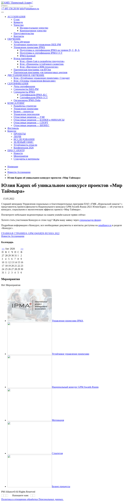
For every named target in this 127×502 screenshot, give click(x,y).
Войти (43, 8)
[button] (30, 233)
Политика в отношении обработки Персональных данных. (32, 499)
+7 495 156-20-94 (10, 8)
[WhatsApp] (31, 495)
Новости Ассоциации (19, 172)
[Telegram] (92, 87)
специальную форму (90, 220)
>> (22, 248)
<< (3, 248)
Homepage (12, 166)
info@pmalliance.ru (29, 8)
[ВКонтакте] (91, 87)
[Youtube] (93, 87)
